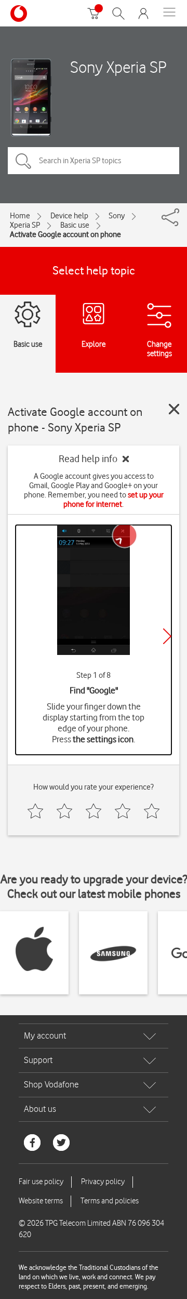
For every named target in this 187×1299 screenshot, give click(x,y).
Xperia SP (25, 225)
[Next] (167, 636)
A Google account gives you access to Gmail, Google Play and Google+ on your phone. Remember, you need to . (94, 490)
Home (20, 215)
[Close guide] (174, 409)
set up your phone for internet (113, 499)
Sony (117, 215)
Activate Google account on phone (65, 234)
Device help (69, 215)
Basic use (74, 225)
